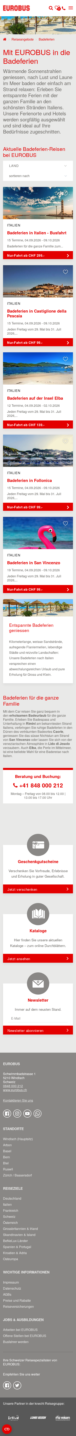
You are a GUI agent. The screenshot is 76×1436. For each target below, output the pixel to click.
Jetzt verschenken (22, 889)
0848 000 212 (13, 1086)
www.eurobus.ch (15, 1090)
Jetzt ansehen (18, 958)
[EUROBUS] (16, 8)
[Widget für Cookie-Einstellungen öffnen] (7, 1429)
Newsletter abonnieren (25, 1030)
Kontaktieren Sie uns (18, 1100)
